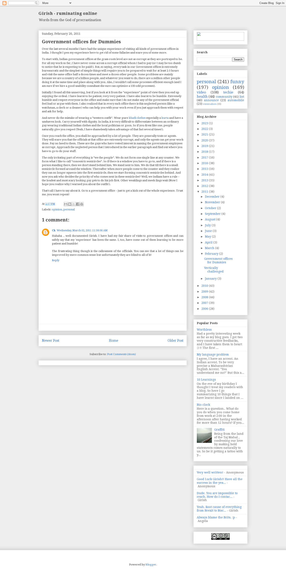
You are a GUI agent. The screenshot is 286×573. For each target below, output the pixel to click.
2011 (205, 191)
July (208, 225)
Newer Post (50, 341)
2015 (205, 168)
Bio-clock (203, 404)
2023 (205, 123)
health (202, 96)
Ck (53, 230)
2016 (205, 163)
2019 (205, 146)
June (209, 231)
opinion (57, 209)
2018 (205, 151)
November (213, 202)
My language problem (213, 354)
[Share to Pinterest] (82, 204)
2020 (205, 140)
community (224, 96)
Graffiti (219, 429)
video (201, 92)
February (212, 253)
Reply (55, 260)
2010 (205, 285)
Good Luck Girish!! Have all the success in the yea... (219, 480)
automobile (236, 100)
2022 (205, 128)
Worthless (204, 329)
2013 (205, 180)
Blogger (151, 564)
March (210, 248)
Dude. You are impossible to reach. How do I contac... (217, 494)
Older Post (175, 341)
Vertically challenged (214, 269)
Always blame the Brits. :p (216, 517)
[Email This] (66, 204)
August (210, 219)
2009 (205, 291)
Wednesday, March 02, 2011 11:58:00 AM (82, 230)
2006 (205, 308)
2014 (205, 174)
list (242, 96)
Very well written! (210, 472)
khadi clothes (137, 117)
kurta (165, 117)
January (211, 278)
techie (228, 92)
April (209, 242)
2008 (205, 297)
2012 (205, 186)
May (208, 236)
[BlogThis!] (70, 204)
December (212, 196)
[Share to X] (74, 204)
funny (237, 81)
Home (113, 341)
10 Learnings (206, 379)
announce (211, 100)
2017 (205, 157)
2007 (205, 302)
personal (69, 209)
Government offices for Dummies (218, 260)
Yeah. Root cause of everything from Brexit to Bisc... (219, 508)
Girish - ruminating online (68, 13)
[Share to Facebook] (78, 204)
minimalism (209, 104)
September (213, 213)
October (211, 208)
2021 (205, 134)
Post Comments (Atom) (121, 354)
